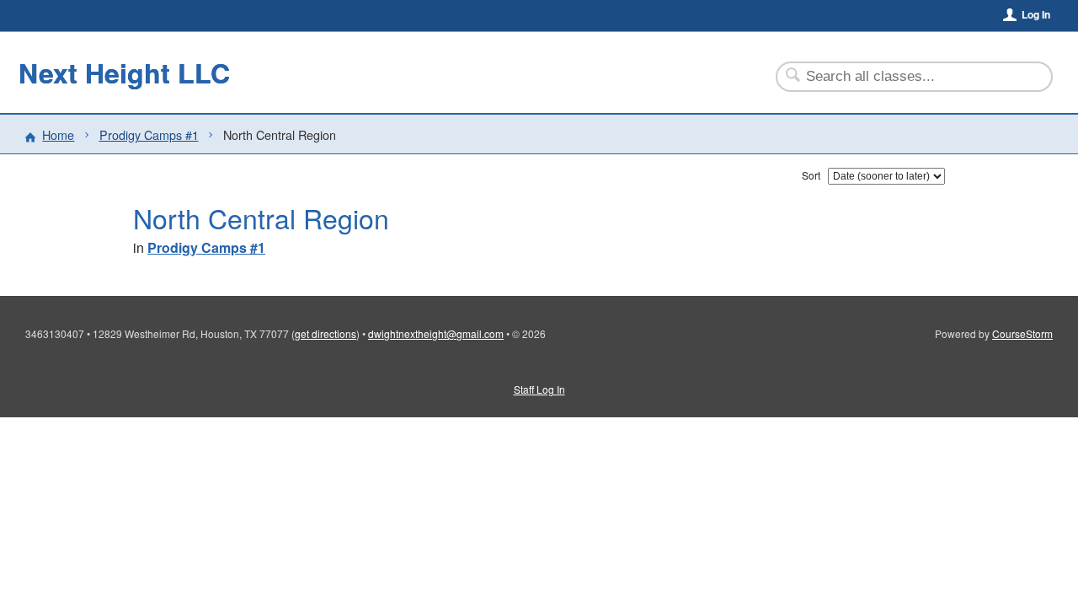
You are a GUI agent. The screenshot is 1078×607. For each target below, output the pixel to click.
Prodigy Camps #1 (149, 134)
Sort (811, 175)
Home (58, 134)
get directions (325, 333)
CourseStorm (1022, 333)
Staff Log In (539, 389)
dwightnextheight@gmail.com (436, 333)
